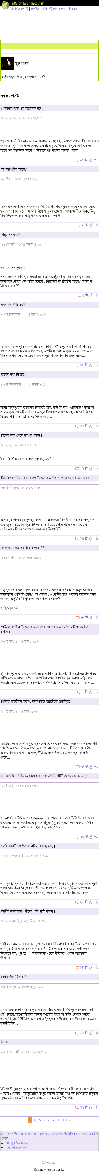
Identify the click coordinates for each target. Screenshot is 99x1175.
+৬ (96, 538)
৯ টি (85, 295)
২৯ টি (83, 902)
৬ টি (85, 225)
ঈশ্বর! (5, 1042)
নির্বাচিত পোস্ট (19, 9)
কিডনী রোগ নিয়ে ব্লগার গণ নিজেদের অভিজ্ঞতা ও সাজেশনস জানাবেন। (46, 478)
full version (49, 1162)
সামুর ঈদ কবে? (10, 234)
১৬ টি (83, 365)
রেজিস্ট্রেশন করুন (53, 9)
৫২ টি (83, 468)
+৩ (96, 426)
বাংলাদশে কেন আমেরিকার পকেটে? (22, 548)
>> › (66, 1120)
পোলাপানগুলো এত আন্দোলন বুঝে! (22, 108)
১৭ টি (83, 159)
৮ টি (84, 692)
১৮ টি (84, 617)
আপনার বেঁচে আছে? (14, 169)
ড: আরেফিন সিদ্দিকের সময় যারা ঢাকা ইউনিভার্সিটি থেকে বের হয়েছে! (44, 776)
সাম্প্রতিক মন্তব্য (18, 1143)
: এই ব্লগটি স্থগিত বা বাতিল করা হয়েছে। (28, 846)
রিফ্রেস (72, 9)
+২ (96, 159)
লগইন (35, 9)
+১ (96, 225)
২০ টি (84, 836)
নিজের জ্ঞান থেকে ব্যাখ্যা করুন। (22, 435)
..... (3, 46)
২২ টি (83, 1033)
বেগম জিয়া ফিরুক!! (13, 977)
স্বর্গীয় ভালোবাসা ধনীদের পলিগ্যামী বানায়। (28, 911)
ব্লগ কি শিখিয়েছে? (13, 304)
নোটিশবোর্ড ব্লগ (17, 1147)
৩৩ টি (83, 426)
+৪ (96, 1107)
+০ (96, 365)
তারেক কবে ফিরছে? (13, 374)
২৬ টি (83, 538)
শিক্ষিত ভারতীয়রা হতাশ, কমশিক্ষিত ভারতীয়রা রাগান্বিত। (37, 701)
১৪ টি (84, 766)
